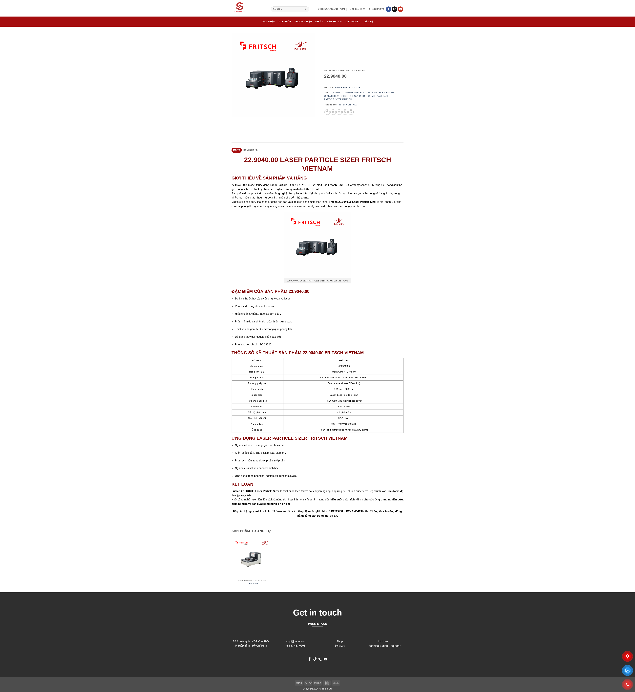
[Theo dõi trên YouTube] (400, 9)
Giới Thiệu (268, 21)
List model (352, 21)
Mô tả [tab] (236, 150)
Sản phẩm (333, 21)
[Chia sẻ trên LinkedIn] (351, 112)
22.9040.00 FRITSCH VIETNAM (378, 92)
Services (340, 645)
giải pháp (321, 511)
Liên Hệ (368, 21)
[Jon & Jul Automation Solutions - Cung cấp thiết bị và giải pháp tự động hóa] (249, 8)
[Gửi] (306, 9)
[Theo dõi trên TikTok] (315, 659)
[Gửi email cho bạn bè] (339, 112)
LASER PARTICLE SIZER (351, 70)
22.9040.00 (334, 92)
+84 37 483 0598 (295, 645)
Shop (340, 641)
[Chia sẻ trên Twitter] (333, 112)
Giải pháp (285, 21)
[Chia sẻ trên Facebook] (327, 112)
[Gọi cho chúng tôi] (320, 659)
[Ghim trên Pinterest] (345, 112)
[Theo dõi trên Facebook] (388, 9)
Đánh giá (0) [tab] (250, 150)
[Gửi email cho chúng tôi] (394, 9)
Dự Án (319, 21)
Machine (329, 70)
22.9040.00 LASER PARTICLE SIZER (342, 96)
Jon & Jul (265, 511)
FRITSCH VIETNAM (372, 96)
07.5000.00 (252, 583)
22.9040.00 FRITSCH (351, 92)
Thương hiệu (303, 21)
